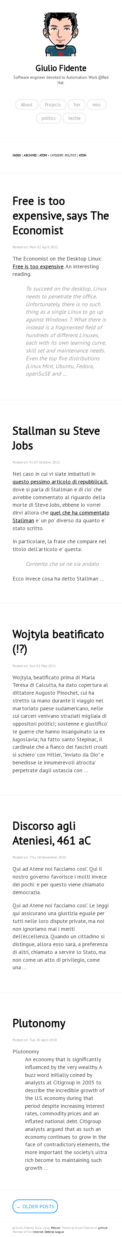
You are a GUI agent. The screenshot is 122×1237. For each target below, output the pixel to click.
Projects (53, 105)
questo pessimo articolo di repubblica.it (60, 481)
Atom (43, 155)
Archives (30, 155)
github (102, 1228)
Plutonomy (39, 1023)
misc (97, 105)
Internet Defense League (48, 1232)
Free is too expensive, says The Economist (61, 215)
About (27, 105)
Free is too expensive (38, 266)
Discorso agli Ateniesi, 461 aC (52, 833)
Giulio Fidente (61, 68)
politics (49, 118)
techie (74, 118)
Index (17, 155)
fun (77, 105)
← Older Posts (35, 1206)
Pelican (55, 1228)
